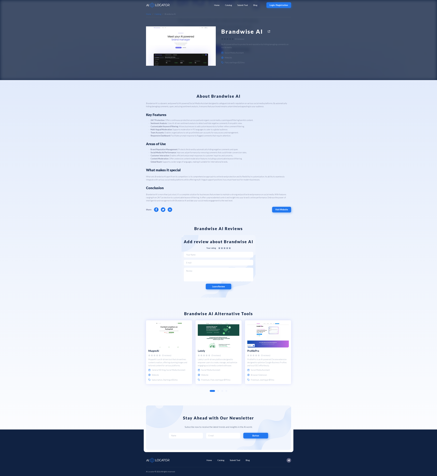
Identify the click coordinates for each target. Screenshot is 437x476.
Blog (255, 5)
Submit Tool (242, 5)
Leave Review (218, 286)
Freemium (205, 380)
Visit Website (281, 209)
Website (228, 57)
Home (217, 5)
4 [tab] (226, 391)
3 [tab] (222, 391)
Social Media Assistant (234, 53)
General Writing (158, 370)
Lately (201, 350)
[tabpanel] (169, 352)
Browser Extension (259, 375)
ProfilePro (253, 350)
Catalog (228, 5)
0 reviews (239, 39)
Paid (226, 62)
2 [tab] (218, 391)
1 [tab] (212, 391)
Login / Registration (279, 5)
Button (255, 435)
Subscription (157, 380)
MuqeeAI (153, 350)
